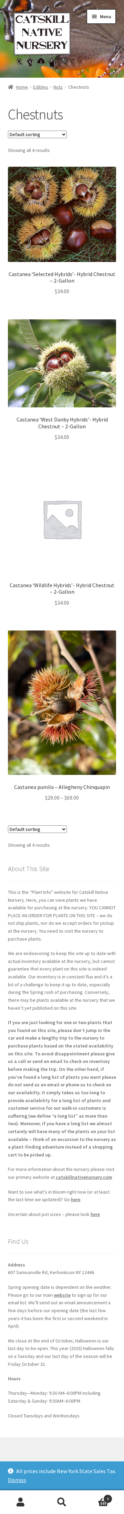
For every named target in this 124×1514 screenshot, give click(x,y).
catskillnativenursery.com (84, 1177)
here (75, 1199)
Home (22, 87)
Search (62, 1502)
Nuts (58, 87)
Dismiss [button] (17, 1480)
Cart (96, 1496)
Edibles (40, 87)
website (62, 1295)
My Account (20, 1502)
